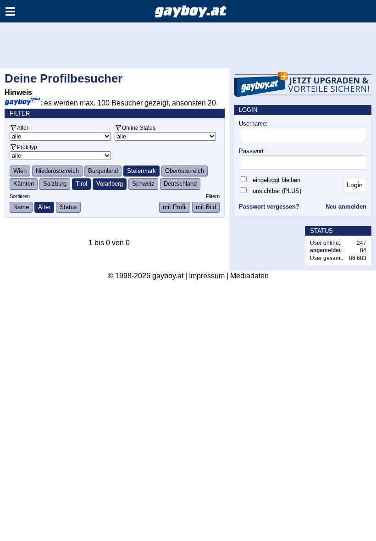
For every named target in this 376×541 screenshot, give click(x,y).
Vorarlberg (109, 183)
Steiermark (141, 170)
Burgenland (103, 170)
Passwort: (252, 151)
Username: (253, 123)
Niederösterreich (57, 170)
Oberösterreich (184, 170)
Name (21, 207)
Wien (20, 170)
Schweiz (143, 183)
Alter (22, 128)
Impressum (207, 276)
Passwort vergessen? (269, 206)
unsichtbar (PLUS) (277, 191)
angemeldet (325, 250)
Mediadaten (249, 276)
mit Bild (206, 207)
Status (68, 207)
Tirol (81, 183)
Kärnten (23, 183)
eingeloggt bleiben (276, 180)
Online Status (138, 128)
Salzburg (54, 183)
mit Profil (175, 207)
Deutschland (180, 183)
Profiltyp (27, 147)
